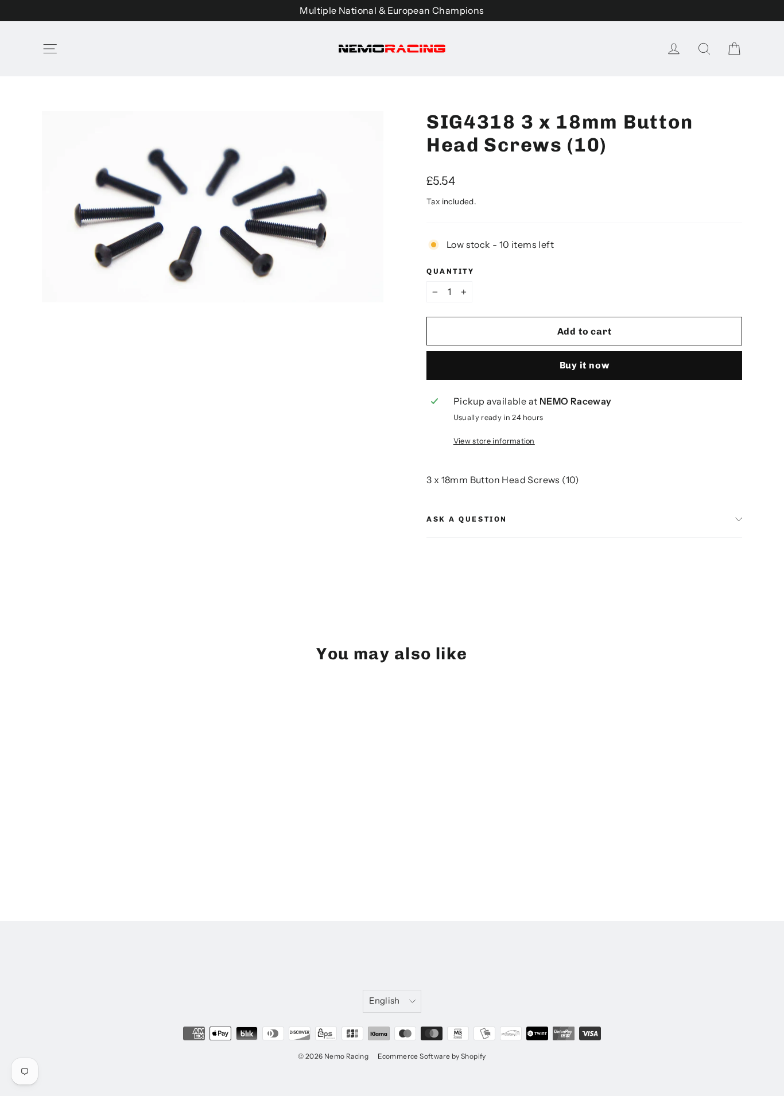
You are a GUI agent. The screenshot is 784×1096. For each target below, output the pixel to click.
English (384, 1001)
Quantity (450, 271)
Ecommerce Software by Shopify (432, 1056)
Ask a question (466, 519)
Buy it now (585, 365)
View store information (494, 441)
